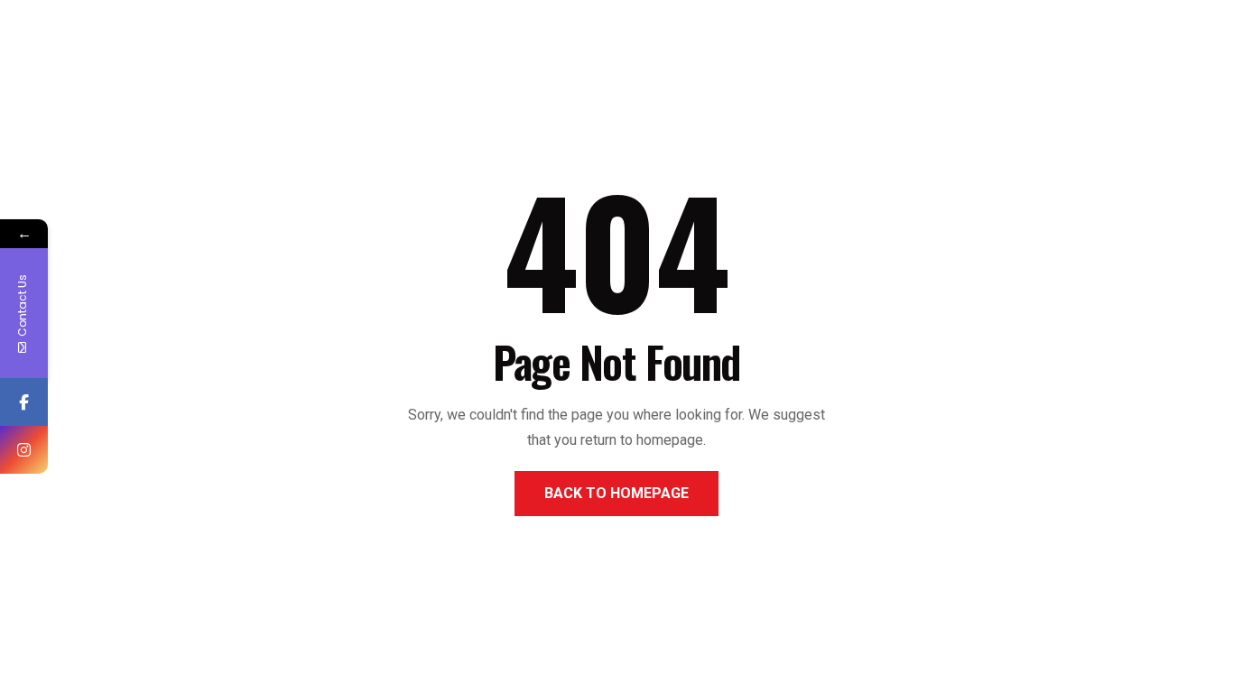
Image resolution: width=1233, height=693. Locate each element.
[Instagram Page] (24, 450)
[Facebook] (24, 402)
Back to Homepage (616, 493)
